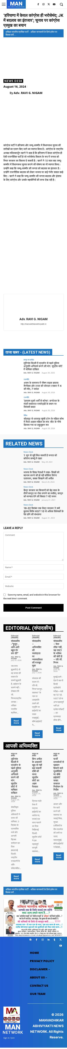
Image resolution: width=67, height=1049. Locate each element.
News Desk (13, 81)
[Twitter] (48, 4)
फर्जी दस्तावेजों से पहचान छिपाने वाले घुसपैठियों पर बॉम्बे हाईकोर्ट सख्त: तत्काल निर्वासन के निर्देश (58, 774)
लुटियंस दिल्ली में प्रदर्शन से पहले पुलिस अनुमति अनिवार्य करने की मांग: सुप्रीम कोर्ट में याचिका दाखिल (43, 366)
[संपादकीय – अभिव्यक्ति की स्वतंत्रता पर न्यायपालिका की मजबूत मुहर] (27, 637)
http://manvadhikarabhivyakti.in (33, 324)
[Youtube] (54, 4)
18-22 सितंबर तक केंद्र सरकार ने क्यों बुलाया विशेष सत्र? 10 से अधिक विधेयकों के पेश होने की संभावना (44, 511)
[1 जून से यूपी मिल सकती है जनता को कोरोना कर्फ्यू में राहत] (12, 457)
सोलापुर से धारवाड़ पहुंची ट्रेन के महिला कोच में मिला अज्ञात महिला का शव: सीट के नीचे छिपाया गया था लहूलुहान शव (44, 421)
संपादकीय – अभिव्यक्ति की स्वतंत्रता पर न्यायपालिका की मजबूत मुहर (37, 653)
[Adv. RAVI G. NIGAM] (6, 92)
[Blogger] (30, 940)
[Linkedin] (49, 940)
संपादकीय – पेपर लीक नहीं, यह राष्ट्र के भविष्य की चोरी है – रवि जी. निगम (57, 651)
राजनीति (26, 379)
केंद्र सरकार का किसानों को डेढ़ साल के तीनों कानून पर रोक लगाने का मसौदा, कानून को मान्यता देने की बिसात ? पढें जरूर (43, 493)
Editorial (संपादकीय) (14, 636)
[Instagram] (43, 4)
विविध (25, 415)
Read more (16, 721)
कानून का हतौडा (29, 360)
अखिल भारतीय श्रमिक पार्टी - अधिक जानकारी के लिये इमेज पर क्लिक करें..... (31, 33)
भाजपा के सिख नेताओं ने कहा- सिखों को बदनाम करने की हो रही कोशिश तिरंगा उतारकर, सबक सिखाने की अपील (41, 475)
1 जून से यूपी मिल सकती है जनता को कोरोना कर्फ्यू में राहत (40, 457)
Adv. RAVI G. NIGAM (28, 92)
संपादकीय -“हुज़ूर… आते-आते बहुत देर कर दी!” (15, 647)
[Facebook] (38, 4)
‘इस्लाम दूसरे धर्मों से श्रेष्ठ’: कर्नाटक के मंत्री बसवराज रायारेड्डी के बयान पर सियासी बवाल (41, 403)
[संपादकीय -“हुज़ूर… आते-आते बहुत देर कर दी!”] (6, 637)
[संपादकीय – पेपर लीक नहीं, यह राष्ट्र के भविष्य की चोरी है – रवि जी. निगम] (48, 637)
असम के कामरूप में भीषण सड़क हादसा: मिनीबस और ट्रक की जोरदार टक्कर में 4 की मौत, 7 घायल (42, 386)
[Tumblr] (55, 940)
